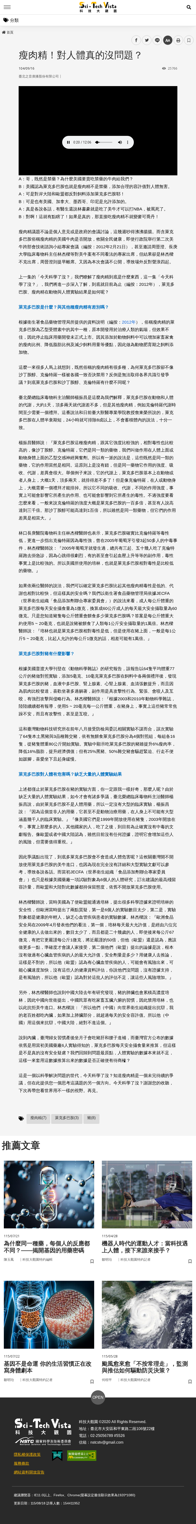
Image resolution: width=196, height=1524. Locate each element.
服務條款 (21, 1463)
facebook (136, 40)
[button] (189, 7)
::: (3, 31)
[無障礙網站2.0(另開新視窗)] (81, 1455)
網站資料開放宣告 (29, 1472)
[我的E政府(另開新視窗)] (57, 1455)
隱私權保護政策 (27, 1454)
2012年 (129, 322)
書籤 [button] (189, 40)
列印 (178, 40)
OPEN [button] (98, 1397)
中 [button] (168, 40)
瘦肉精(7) (38, 1118)
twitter (147, 40)
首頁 (10, 32)
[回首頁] (98, 7)
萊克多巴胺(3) (67, 1118)
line (156, 40)
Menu (7, 7)
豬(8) (91, 1118)
